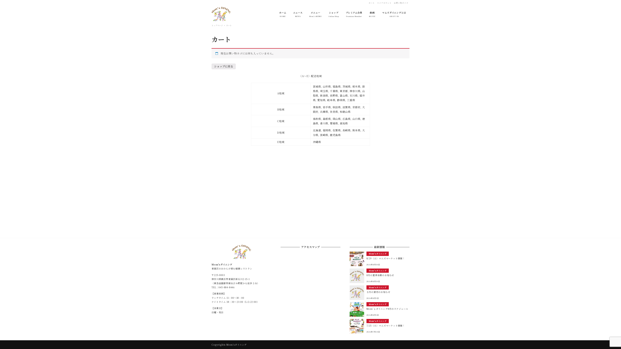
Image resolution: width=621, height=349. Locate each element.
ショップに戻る (223, 66)
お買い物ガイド (401, 2)
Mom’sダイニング (236, 344)
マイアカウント (384, 2)
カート (372, 2)
